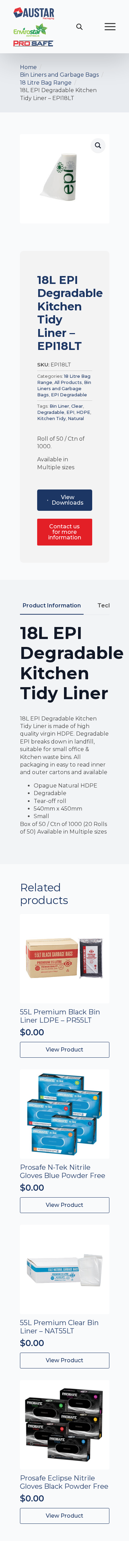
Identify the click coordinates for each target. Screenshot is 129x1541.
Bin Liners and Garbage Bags (59, 74)
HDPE (83, 412)
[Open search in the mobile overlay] (79, 27)
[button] (98, 145)
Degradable (50, 412)
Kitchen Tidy (51, 418)
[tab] (52, 605)
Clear (77, 406)
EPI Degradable (69, 394)
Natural (76, 418)
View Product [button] (64, 1049)
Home (28, 67)
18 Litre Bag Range (46, 82)
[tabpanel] (64, 735)
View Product (64, 1205)
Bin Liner (59, 406)
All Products (68, 382)
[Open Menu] (110, 26)
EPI (70, 412)
